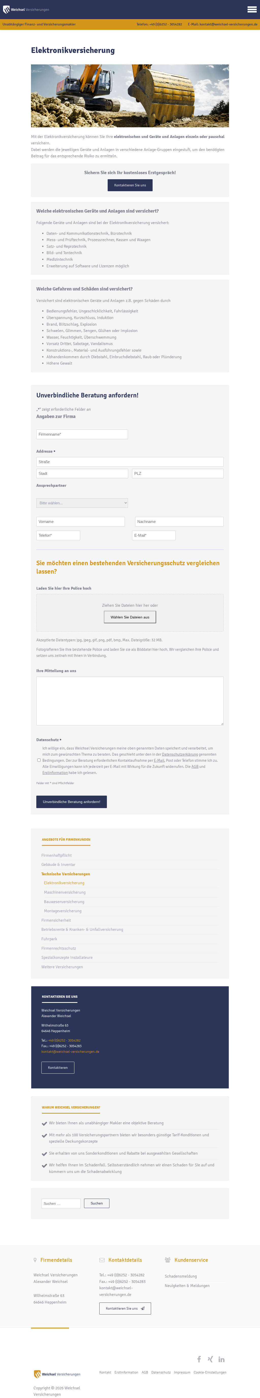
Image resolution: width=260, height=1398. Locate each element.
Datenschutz (161, 1372)
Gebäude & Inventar (58, 864)
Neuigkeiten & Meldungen (187, 1285)
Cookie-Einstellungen (210, 1372)
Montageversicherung (63, 910)
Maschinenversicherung (65, 892)
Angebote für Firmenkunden (66, 840)
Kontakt (105, 1372)
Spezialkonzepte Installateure (67, 957)
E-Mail (159, 760)
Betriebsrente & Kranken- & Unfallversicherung (82, 929)
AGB (195, 766)
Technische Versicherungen (65, 874)
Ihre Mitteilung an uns (56, 670)
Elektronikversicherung (64, 882)
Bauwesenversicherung (64, 901)
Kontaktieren (58, 1067)
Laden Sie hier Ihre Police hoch (63, 588)
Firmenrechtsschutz (58, 948)
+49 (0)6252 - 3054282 (165, 24)
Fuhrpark (49, 939)
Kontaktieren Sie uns (130, 185)
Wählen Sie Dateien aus (130, 617)
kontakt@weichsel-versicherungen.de (228, 24)
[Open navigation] (252, 9)
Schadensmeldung (181, 1276)
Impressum (182, 1372)
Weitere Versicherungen (62, 967)
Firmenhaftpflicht (56, 855)
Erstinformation (55, 772)
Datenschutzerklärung (180, 754)
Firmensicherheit (56, 920)
